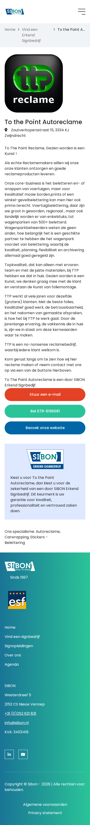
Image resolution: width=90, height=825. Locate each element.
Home (10, 29)
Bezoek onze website (45, 427)
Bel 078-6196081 (45, 411)
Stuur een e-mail (45, 394)
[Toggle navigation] (81, 12)
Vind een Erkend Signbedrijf (31, 35)
